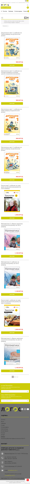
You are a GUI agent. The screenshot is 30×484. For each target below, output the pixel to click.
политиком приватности (6, 388)
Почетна (5, 11)
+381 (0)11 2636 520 (11, 457)
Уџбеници (10, 11)
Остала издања (18, 11)
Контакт (3, 432)
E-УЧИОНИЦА (13, 2)
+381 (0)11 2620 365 (12, 458)
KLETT (6, 2)
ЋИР (27, 0)
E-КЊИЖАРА (3, 2)
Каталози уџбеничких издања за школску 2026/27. (13, 438)
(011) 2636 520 (18, 466)
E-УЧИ (17, 2)
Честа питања (4, 429)
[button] (1, 11)
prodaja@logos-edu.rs (10, 475)
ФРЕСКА (9, 2)
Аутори (3, 434)
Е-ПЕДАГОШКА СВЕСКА (21, 2)
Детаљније (12, 65)
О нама (3, 425)
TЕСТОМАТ (27, 2)
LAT (25, 0)
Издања (3, 436)
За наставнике (4, 431)
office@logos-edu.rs (12, 470)
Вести (2, 421)
